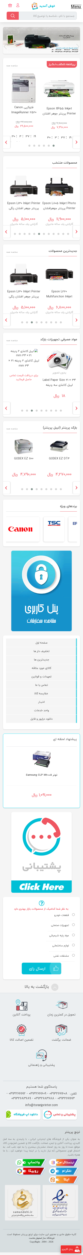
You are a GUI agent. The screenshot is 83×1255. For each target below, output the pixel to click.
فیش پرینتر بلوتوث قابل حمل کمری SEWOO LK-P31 (38, 113)
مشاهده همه (12, 65)
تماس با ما (41, 685)
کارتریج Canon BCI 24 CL (41, 775)
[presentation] (78, 142)
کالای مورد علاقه (41, 668)
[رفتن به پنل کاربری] (77, 1249)
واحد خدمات (41, 710)
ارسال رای (37, 968)
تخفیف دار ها (41, 651)
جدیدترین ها (41, 659)
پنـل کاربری (67, 1249)
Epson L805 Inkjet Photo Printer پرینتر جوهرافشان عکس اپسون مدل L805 (49, 296)
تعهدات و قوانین (41, 676)
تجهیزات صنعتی (60, 925)
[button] (77, 46)
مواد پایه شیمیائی (59, 936)
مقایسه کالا (41, 693)
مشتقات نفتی (61, 956)
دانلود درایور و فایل (41, 719)
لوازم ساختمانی (60, 946)
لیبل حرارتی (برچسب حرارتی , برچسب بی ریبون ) (40, 375)
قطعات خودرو (61, 915)
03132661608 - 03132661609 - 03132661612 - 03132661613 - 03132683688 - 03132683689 (40, 1096)
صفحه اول (41, 642)
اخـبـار (41, 702)
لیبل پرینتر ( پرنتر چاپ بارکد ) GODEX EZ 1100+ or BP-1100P (40, 458)
